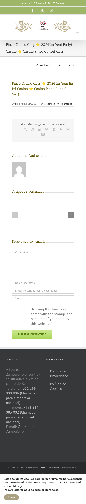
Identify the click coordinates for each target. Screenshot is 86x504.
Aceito (11, 497)
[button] (15, 215)
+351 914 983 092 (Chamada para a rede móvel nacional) (22, 414)
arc (16, 103)
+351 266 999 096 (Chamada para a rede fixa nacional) (21, 395)
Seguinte (63, 65)
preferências (49, 490)
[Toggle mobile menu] (78, 34)
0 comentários (64, 103)
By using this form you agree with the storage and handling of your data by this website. (52, 316)
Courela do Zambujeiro (20, 429)
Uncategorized (47, 103)
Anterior (46, 65)
